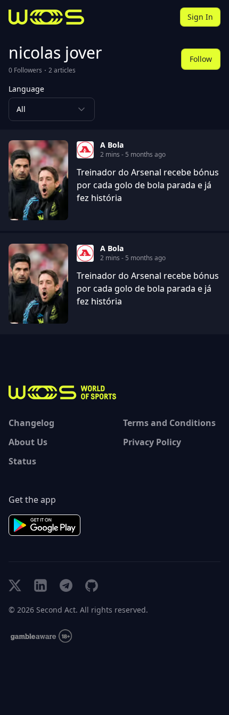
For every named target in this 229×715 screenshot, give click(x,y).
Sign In (200, 17)
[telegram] (66, 585)
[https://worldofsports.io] (46, 17)
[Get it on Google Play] (44, 525)
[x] (15, 585)
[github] (91, 585)
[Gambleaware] (41, 636)
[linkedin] (40, 585)
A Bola (112, 145)
